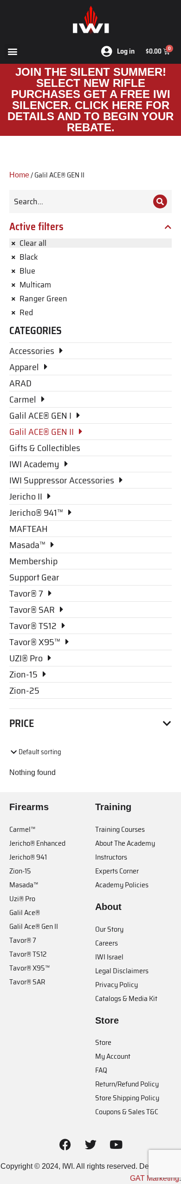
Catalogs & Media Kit (126, 998)
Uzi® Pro (22, 898)
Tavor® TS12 (27, 954)
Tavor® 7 (22, 940)
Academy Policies (122, 885)
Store (103, 1042)
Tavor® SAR (27, 982)
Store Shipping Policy (127, 1098)
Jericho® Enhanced (37, 843)
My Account (112, 1056)
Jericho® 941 (28, 857)
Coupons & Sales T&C (126, 1111)
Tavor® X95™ (29, 968)
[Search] (160, 201)
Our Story (109, 929)
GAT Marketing (154, 1178)
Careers (106, 943)
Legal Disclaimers (122, 970)
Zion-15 (20, 871)
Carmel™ (22, 829)
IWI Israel (109, 957)
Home (19, 175)
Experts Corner (117, 871)
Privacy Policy (116, 984)
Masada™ (23, 885)
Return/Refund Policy (127, 1084)
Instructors (111, 857)
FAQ (101, 1070)
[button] (12, 51)
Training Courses (120, 829)
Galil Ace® (24, 912)
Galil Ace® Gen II (33, 926)
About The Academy (125, 843)
